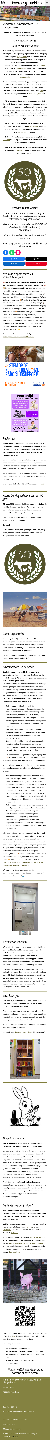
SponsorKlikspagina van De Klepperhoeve (25, 1243)
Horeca (29, 1227)
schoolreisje (25, 77)
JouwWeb (14, 1436)
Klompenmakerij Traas (23, 1032)
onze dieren (24, 132)
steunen (14, 1233)
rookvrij (20, 150)
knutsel (41, 65)
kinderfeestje (21, 68)
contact (6, 140)
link (13, 1336)
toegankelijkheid (36, 93)
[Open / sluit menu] (47, 3)
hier (41, 91)
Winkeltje (7, 1230)
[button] (45, 885)
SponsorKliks (35, 1237)
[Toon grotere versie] (25, 366)
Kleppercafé (22, 57)
